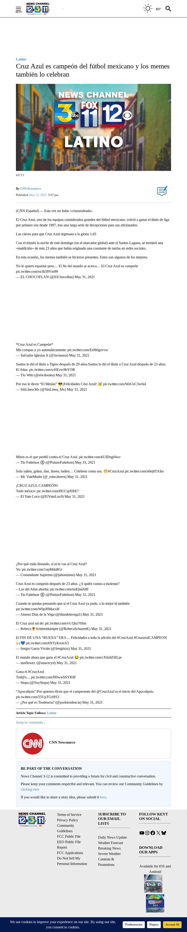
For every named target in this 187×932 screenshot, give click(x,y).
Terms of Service (69, 815)
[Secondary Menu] (22, 8)
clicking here (30, 789)
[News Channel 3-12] (43, 8)
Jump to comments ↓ (31, 722)
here (103, 797)
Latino (51, 713)
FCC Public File (69, 836)
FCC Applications (70, 853)
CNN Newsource (30, 188)
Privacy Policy (67, 820)
